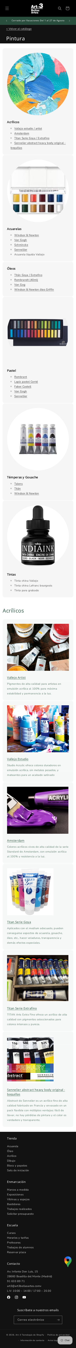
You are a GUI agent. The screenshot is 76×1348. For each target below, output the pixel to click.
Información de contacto (32, 1340)
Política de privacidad (58, 1335)
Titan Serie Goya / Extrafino (31, 138)
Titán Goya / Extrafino (28, 275)
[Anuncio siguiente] (69, 21)
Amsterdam (21, 133)
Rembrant (20, 377)
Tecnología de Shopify (33, 1335)
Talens (18, 483)
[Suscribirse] (58, 1320)
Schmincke (21, 245)
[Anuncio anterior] (6, 21)
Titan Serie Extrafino (22, 1008)
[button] (7, 8)
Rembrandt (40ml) (26, 280)
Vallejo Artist (16, 677)
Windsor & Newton (26, 235)
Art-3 (18, 1335)
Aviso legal (53, 1340)
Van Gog (19, 284)
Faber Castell (22, 386)
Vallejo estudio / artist (28, 128)
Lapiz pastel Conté (26, 381)
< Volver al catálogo (19, 29)
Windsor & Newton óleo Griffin (34, 289)
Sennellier (20, 249)
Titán (17, 488)
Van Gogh (20, 240)
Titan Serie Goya (19, 922)
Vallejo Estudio (17, 759)
